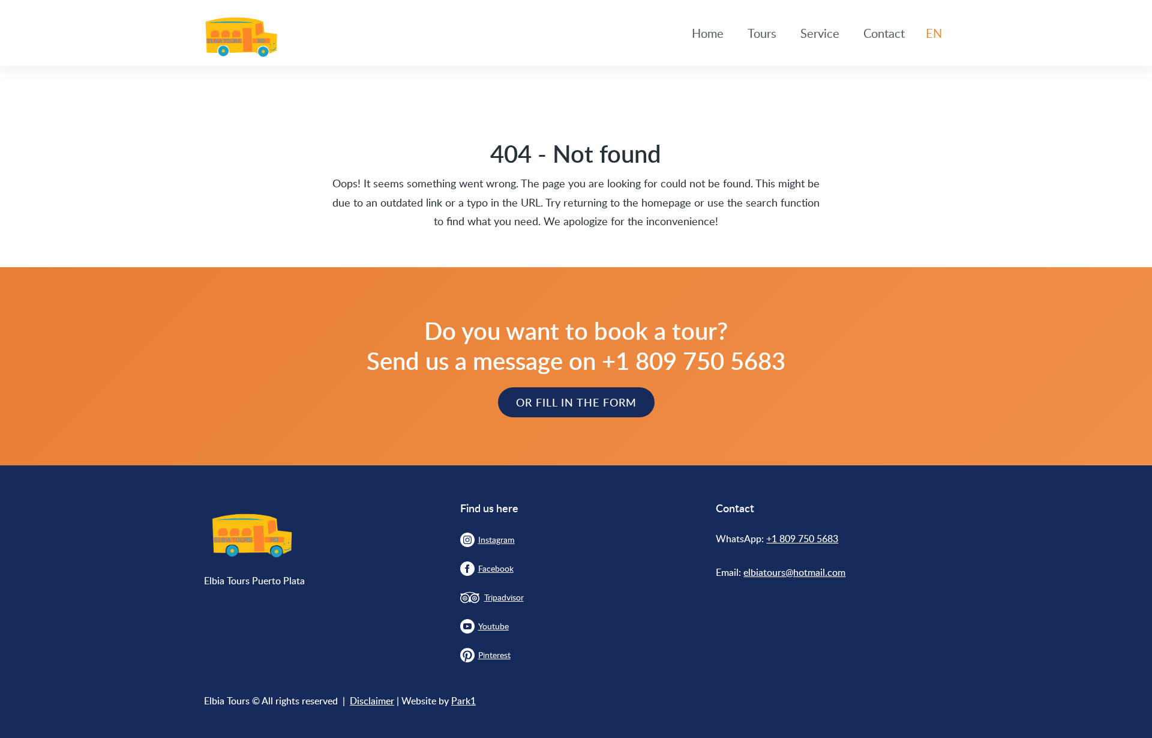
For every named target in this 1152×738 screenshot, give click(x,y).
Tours (762, 33)
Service (819, 33)
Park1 (463, 700)
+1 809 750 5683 (802, 538)
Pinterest (494, 655)
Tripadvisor (504, 597)
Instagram (496, 539)
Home (708, 33)
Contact (884, 33)
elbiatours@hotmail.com (794, 572)
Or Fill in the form (576, 402)
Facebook (496, 568)
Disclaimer (372, 700)
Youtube (493, 626)
